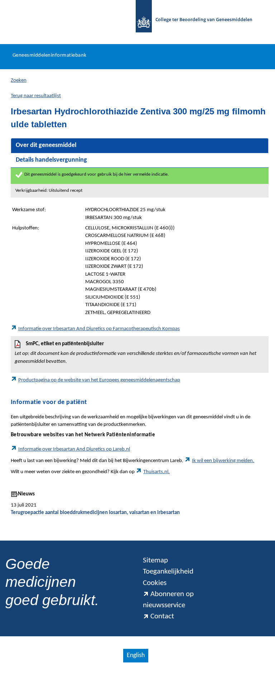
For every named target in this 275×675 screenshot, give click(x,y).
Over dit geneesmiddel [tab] (46, 145)
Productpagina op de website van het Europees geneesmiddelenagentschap (99, 380)
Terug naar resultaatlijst (36, 96)
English (136, 655)
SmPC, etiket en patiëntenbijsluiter (135, 352)
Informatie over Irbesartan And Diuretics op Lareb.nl (74, 449)
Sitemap (155, 560)
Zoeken (18, 80)
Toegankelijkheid (168, 571)
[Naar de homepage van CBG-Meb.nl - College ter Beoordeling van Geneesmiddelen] (140, 20)
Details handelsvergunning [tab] (51, 160)
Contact (162, 616)
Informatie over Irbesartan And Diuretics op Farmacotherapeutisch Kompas (99, 329)
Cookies (155, 583)
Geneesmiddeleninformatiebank (50, 55)
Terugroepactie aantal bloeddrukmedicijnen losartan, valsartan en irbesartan (95, 512)
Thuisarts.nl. (156, 472)
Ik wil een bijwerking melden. (223, 461)
